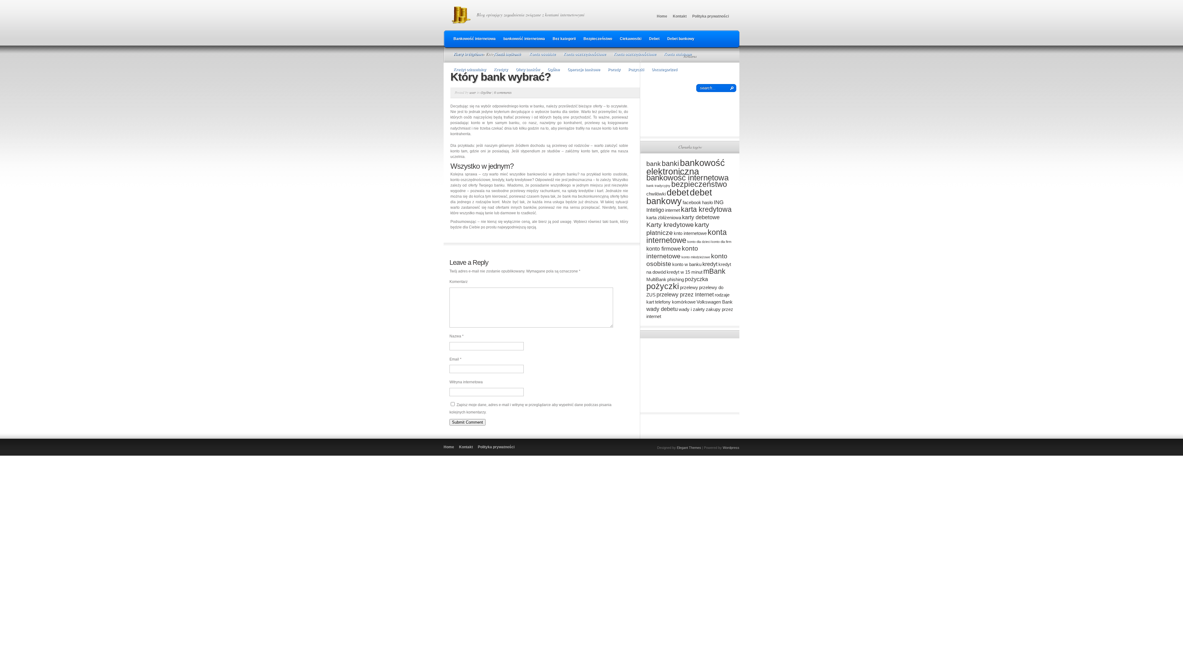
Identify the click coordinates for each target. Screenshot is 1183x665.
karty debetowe (701, 217)
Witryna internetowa (466, 382)
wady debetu (662, 309)
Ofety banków (528, 69)
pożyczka (696, 279)
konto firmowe (663, 248)
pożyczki (662, 286)
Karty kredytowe (468, 54)
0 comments (503, 92)
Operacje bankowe (583, 69)
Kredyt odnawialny (469, 69)
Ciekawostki (630, 39)
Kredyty (501, 69)
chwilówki (656, 193)
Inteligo (655, 210)
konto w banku (686, 264)
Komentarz (458, 282)
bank (653, 163)
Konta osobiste (542, 54)
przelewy (689, 287)
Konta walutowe (678, 54)
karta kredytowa (706, 209)
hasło (707, 202)
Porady (614, 69)
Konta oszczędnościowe (584, 54)
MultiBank (656, 279)
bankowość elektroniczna (685, 167)
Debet (654, 39)
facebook (692, 202)
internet (672, 210)
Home (662, 16)
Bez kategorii (564, 39)
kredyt (710, 264)
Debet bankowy (680, 39)
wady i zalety (692, 309)
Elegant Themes (689, 447)
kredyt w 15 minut (684, 272)
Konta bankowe (507, 54)
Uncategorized (664, 69)
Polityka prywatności (710, 16)
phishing (675, 279)
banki (670, 163)
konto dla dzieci (698, 242)
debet (678, 192)
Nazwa (456, 336)
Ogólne (553, 69)
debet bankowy (679, 196)
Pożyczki (636, 69)
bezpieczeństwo (699, 184)
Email (455, 359)
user (473, 92)
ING (719, 202)
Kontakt (680, 16)
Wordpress (731, 447)
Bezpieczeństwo (597, 39)
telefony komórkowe (675, 301)
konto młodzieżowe (695, 257)
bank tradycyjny (658, 185)
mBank (714, 271)
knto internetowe (690, 233)
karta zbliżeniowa (663, 217)
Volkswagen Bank (715, 301)
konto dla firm (721, 242)
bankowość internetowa (524, 39)
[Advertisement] (690, 99)
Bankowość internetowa (474, 39)
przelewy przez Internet (685, 294)
